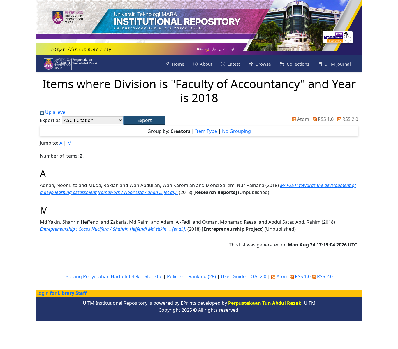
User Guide (233, 276)
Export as (50, 120)
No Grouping (236, 131)
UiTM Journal (337, 64)
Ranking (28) (202, 276)
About (205, 64)
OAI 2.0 (258, 276)
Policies (175, 276)
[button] (144, 120)
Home (177, 64)
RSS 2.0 (349, 119)
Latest (233, 64)
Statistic (153, 276)
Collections (297, 64)
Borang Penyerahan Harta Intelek (103, 276)
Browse (262, 64)
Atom (302, 119)
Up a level (55, 112)
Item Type (206, 131)
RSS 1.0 (325, 119)
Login (61, 293)
